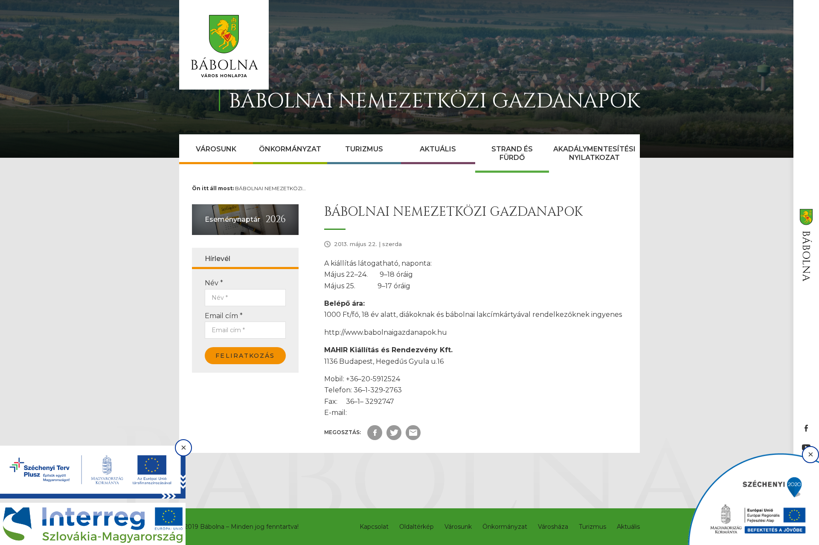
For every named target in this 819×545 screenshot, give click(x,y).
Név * (214, 283)
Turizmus (364, 149)
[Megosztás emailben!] (413, 432)
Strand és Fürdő (512, 153)
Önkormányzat (290, 149)
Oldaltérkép (416, 527)
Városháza (553, 527)
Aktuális (438, 149)
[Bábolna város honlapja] (224, 45)
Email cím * (224, 316)
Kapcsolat (374, 527)
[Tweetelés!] (393, 432)
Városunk (216, 149)
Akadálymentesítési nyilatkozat (594, 153)
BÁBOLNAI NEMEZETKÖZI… (270, 188)
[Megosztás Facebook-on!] (374, 432)
